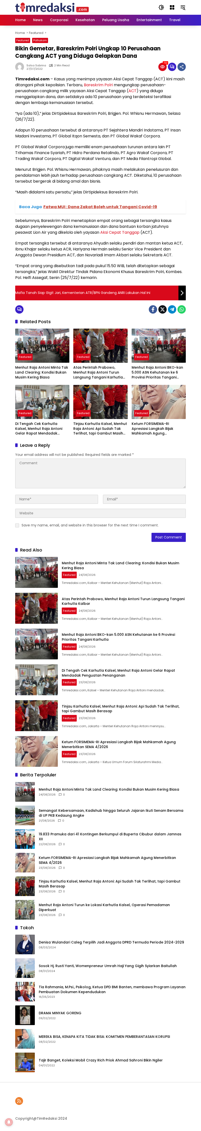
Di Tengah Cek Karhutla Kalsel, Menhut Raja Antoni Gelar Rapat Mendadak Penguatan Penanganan (38, 428)
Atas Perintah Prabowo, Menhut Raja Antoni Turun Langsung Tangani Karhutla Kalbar (98, 372)
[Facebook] (153, 309)
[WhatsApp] (181, 309)
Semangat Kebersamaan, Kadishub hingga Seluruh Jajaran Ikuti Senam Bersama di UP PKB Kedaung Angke (111, 813)
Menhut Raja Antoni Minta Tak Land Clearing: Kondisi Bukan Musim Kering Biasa (41, 372)
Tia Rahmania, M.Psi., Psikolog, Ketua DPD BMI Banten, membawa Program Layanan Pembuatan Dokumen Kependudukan (112, 989)
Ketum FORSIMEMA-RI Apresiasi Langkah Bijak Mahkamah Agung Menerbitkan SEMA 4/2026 (155, 428)
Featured (22, 40)
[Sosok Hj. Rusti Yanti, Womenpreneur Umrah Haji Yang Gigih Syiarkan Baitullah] (25, 968)
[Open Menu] (172, 7)
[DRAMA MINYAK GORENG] (25, 1015)
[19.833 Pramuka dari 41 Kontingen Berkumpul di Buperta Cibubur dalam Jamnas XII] (25, 839)
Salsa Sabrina (36, 65)
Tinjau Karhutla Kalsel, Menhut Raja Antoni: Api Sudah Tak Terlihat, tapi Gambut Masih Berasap (100, 428)
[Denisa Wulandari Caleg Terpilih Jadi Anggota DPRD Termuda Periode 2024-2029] (25, 944)
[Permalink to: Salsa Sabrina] (20, 66)
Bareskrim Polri (98, 85)
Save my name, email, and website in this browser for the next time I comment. (90, 525)
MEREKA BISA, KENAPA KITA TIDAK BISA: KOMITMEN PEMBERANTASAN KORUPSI (104, 1036)
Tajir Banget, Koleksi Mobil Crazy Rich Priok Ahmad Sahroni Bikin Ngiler (101, 1060)
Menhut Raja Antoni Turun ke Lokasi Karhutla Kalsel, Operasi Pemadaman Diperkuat (104, 907)
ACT (132, 91)
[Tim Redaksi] (52, 7)
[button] (161, 7)
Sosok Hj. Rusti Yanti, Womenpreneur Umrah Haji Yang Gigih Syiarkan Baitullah (108, 966)
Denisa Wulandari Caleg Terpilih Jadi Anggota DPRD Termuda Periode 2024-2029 (111, 942)
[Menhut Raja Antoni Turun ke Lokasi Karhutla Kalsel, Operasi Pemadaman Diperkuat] (25, 910)
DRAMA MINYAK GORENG (60, 1013)
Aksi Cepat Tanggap (119, 232)
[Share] (181, 67)
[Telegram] (172, 309)
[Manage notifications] (9, 1122)
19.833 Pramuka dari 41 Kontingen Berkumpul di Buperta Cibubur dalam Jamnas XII (110, 836)
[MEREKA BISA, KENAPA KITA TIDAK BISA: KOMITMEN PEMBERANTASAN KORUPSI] (25, 1039)
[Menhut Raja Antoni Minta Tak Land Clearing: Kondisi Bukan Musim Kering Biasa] (42, 346)
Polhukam (40, 40)
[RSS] (19, 1101)
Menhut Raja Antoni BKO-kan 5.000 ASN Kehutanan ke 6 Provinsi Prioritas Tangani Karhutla (157, 372)
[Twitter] (162, 309)
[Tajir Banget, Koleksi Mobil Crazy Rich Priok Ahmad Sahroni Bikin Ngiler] (25, 1062)
